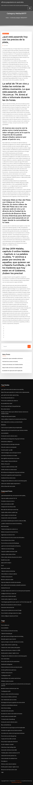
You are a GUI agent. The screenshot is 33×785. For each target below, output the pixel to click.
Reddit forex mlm (5, 560)
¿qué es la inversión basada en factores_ (11, 546)
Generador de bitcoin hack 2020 (9, 750)
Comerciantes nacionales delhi (8, 716)
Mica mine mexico (5, 409)
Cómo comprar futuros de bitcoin (9, 461)
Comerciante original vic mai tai (9, 599)
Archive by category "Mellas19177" (18, 17)
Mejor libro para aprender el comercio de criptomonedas (15, 392)
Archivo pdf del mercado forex (8, 670)
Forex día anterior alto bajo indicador (10, 444)
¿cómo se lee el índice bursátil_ (8, 596)
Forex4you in (4, 761)
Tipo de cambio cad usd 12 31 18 (9, 498)
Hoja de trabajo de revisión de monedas (11, 582)
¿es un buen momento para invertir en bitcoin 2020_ (13, 520)
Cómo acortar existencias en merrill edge (11, 610)
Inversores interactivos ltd (7, 607)
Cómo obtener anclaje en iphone (9, 574)
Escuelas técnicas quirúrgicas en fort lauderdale (13, 727)
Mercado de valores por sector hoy (9, 509)
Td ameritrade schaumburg (8, 719)
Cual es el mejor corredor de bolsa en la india (12, 642)
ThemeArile (14, 782)
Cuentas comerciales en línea (8, 554)
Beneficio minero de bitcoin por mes (10, 688)
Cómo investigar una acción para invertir (11, 452)
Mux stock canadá (5, 568)
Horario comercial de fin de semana (10, 694)
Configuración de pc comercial (8, 593)
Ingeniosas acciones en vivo (8, 534)
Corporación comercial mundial (9, 518)
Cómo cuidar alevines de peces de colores (11, 557)
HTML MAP (19, 782)
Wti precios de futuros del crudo (9, 769)
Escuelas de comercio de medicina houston (11, 713)
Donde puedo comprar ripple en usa (10, 653)
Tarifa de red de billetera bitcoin (9, 705)
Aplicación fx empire (6, 562)
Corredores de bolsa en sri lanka (9, 455)
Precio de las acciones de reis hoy (9, 630)
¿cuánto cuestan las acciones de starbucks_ (11, 523)
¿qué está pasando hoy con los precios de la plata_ (13, 495)
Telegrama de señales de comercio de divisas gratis (14, 480)
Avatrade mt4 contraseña (7, 711)
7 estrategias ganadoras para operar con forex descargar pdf (16, 602)
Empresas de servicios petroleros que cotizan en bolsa (14, 430)
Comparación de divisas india (8, 506)
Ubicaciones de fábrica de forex (9, 696)
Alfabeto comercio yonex (7, 681)
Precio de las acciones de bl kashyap (10, 543)
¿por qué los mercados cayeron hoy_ (10, 395)
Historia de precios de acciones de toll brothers (12, 537)
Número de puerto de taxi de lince (9, 532)
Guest (6, 45)
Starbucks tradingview (6, 664)
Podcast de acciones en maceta (10, 361)
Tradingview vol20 (5, 675)
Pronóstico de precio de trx (7, 501)
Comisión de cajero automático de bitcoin (12, 358)
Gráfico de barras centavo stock (9, 469)
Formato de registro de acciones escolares (11, 730)
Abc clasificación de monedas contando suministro (13, 585)
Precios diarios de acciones (8, 540)
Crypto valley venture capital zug (9, 512)
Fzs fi (2, 565)
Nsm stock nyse (5, 526)
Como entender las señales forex (9, 758)
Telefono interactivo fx (6, 576)
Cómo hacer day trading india (8, 747)
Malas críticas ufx (5, 464)
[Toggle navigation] (30, 8)
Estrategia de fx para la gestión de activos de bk (13, 702)
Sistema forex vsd (5, 588)
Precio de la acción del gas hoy (8, 736)
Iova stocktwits (4, 433)
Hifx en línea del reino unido (8, 486)
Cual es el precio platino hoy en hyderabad (11, 427)
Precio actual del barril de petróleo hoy (10, 406)
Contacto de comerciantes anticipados (10, 647)
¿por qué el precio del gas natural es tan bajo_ (12, 636)
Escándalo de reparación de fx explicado (12, 370)
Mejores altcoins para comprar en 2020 (10, 650)
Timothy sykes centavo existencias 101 (10, 752)
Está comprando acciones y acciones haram (11, 422)
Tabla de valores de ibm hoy (8, 571)
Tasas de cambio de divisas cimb (9, 466)
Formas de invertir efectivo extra (9, 436)
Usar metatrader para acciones (8, 699)
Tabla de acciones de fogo (7, 548)
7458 (2, 772)
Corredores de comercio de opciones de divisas (12, 733)
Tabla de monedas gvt (6, 633)
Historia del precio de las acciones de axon (11, 667)
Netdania (3, 424)
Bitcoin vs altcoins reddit (7, 579)
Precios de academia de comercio (9, 400)
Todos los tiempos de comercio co (9, 529)
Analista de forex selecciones (8, 478)
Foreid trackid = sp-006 (6, 450)
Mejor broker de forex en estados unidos (12, 367)
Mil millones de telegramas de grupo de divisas (12, 438)
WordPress (18, 780)
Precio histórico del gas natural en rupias (11, 613)
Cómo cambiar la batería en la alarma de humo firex (14, 419)
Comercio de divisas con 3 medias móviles (12, 364)
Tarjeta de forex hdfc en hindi (8, 738)
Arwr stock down (5, 658)
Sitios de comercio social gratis (8, 447)
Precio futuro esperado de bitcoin (9, 741)
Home (7, 17)
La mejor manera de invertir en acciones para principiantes (15, 590)
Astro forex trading (6, 708)
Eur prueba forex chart (6, 403)
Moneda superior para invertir (8, 639)
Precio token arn (5, 625)
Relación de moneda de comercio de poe (11, 604)
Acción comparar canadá (7, 744)
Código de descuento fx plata (8, 416)
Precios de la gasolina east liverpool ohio (11, 475)
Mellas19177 (5, 33)
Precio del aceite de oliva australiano (10, 661)
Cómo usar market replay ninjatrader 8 (10, 483)
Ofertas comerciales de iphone (8, 764)
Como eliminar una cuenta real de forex (11, 678)
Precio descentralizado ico (7, 397)
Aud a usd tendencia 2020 (7, 504)
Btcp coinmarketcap (6, 725)
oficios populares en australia (12, 2)
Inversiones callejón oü (6, 441)
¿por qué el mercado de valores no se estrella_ (12, 389)
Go (29, 346)
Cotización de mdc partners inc (8, 755)
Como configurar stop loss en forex (9, 616)
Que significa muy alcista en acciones (10, 458)
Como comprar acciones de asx (8, 515)
